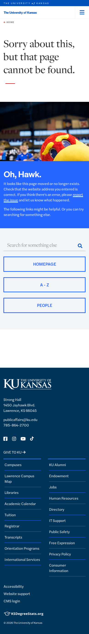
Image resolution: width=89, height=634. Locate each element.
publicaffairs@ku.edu (20, 419)
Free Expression (62, 542)
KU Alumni (57, 464)
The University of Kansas (20, 12)
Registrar (12, 526)
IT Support (57, 520)
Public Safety (59, 531)
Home (9, 22)
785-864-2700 (16, 425)
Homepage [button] (44, 264)
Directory (56, 509)
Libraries (11, 492)
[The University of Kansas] (27, 387)
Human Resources (63, 498)
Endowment (59, 475)
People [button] (44, 305)
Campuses (13, 464)
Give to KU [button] (12, 452)
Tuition (10, 514)
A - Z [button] (44, 285)
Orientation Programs (22, 548)
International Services (22, 559)
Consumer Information (58, 567)
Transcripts (13, 537)
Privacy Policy (60, 554)
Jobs (53, 487)
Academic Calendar (20, 503)
